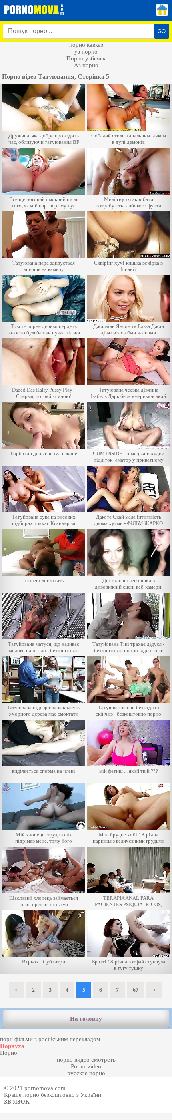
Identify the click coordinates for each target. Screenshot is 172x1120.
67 (135, 990)
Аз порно (86, 65)
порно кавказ (86, 45)
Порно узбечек (86, 58)
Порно (8, 1053)
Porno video (86, 1066)
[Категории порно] (162, 14)
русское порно (86, 1073)
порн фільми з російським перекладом (50, 1039)
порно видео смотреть (86, 1059)
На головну (86, 1018)
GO (162, 31)
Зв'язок (17, 1101)
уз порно (86, 51)
